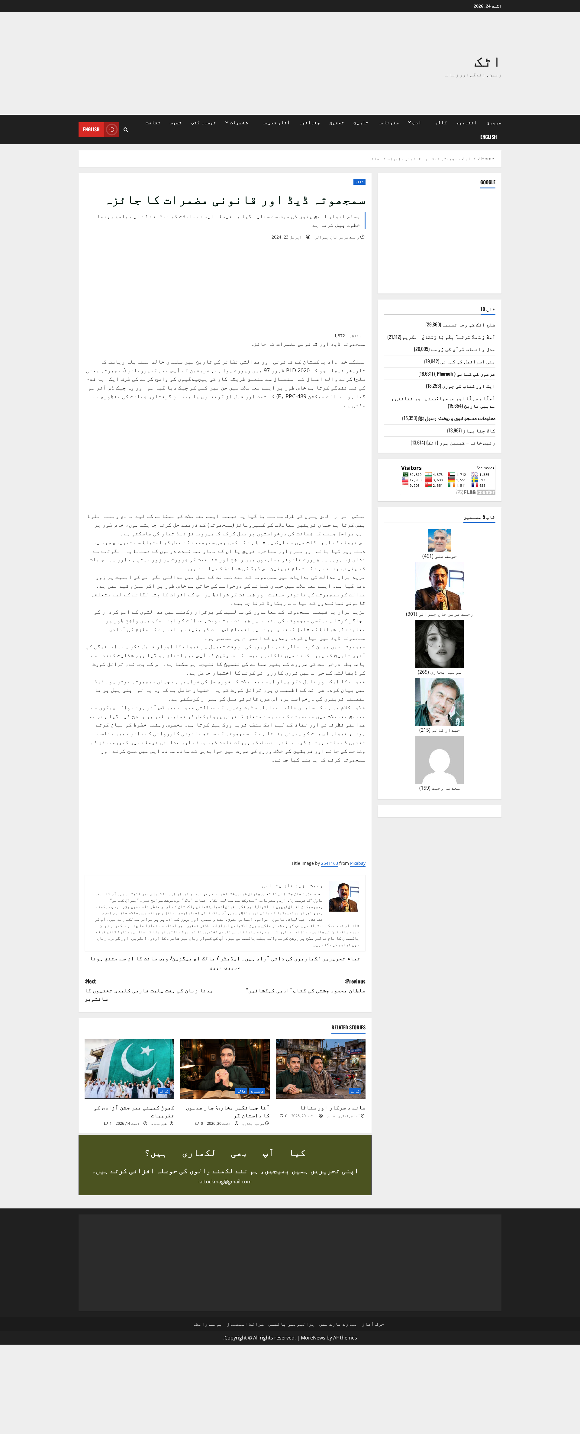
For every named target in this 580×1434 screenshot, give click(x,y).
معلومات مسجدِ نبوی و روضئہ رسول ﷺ (456, 418)
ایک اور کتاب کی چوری (468, 385)
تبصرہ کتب (203, 122)
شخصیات (239, 122)
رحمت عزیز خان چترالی (336, 237)
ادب (416, 122)
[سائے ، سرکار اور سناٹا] (321, 1069)
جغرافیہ (309, 122)
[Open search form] (126, 130)
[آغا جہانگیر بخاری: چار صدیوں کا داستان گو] (225, 1069)
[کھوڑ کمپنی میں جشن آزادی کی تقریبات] (129, 1069)
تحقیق (336, 122)
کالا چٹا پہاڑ (479, 430)
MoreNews (313, 1337)
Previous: (306, 985)
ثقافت (153, 122)
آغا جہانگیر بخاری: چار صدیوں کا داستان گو (228, 1110)
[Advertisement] (204, 63)
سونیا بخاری (253, 1123)
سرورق (493, 122)
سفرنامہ (388, 122)
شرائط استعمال (245, 1323)
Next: (149, 990)
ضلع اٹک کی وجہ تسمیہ (468, 324)
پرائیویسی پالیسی (291, 1323)
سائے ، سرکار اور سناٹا (333, 1107)
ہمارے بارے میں (338, 1323)
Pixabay (358, 863)
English (488, 136)
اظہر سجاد (160, 1123)
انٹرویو (466, 122)
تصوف (176, 122)
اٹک (487, 59)
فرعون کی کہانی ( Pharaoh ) (464, 373)
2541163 (329, 863)
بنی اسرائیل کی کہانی (467, 361)
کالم (441, 122)
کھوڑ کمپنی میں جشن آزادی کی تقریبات (134, 1110)
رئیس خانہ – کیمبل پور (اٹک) (460, 442)
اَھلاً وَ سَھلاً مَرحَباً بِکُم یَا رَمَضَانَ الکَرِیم (448, 336)
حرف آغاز (373, 1323)
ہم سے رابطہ (207, 1323)
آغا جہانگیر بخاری (343, 1115)
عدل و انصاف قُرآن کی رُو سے (463, 348)
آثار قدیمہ (276, 122)
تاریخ (361, 122)
